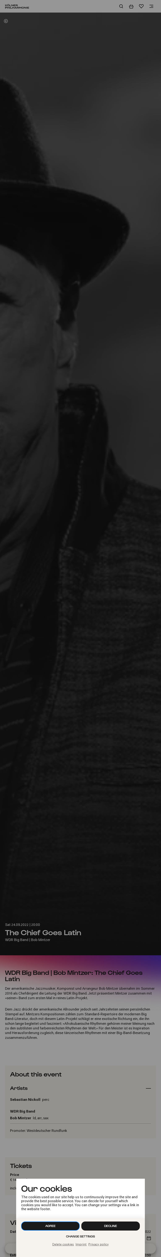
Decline (110, 1226)
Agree (50, 1226)
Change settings (80, 1236)
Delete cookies (63, 1244)
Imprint (81, 1244)
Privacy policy (98, 1244)
